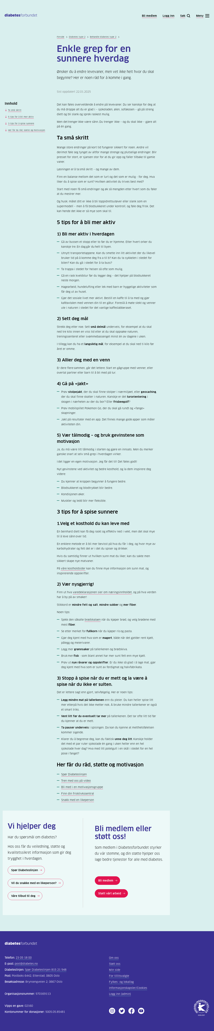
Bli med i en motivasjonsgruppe (82, 787)
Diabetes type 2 (77, 37)
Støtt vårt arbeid (109, 893)
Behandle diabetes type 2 (103, 37)
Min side (114, 969)
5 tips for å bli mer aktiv (21, 117)
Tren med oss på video (76, 780)
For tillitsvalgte (119, 975)
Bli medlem (105, 880)
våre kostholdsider (73, 568)
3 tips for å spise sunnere (21, 123)
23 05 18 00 (24, 957)
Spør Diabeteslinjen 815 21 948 (45, 969)
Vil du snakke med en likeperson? (34, 883)
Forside (60, 37)
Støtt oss (114, 963)
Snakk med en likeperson (77, 800)
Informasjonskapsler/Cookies (128, 988)
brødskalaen (93, 619)
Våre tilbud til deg (23, 895)
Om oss (114, 957)
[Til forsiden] (21, 15)
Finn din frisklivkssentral (77, 793)
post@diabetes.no (26, 963)
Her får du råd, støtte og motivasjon (26, 130)
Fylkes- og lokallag (121, 982)
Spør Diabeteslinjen (74, 774)
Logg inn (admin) (120, 994)
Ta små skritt (14, 110)
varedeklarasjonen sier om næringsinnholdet (102, 592)
